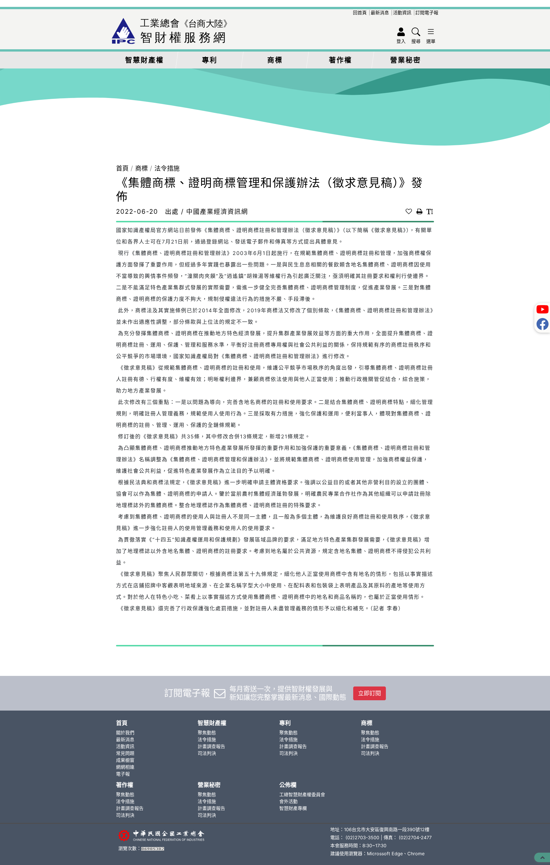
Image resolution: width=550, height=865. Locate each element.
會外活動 (288, 801)
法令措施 (167, 168)
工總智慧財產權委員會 (302, 794)
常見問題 (125, 753)
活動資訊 (402, 12)
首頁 (122, 168)
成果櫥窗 (125, 760)
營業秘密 (405, 60)
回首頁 (360, 12)
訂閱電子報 (426, 12)
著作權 (340, 60)
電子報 (123, 774)
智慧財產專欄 (293, 808)
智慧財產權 (144, 60)
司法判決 (207, 753)
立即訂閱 (369, 693)
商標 (275, 60)
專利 (209, 60)
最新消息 (380, 12)
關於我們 (125, 732)
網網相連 (125, 767)
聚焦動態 (207, 732)
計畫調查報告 (211, 746)
